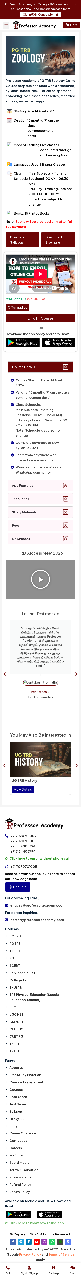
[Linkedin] (29, 1242)
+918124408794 (22, 851)
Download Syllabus (18, 239)
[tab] (40, 367)
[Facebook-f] (13, 1242)
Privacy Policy (30, 1254)
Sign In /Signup (29, 1273)
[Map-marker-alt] (68, 1242)
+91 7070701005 (23, 866)
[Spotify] (60, 1242)
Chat (72, 1273)
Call (8, 1273)
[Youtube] (37, 1242)
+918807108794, (23, 846)
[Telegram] (21, 1242)
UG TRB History (24, 780)
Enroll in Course (40, 318)
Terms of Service (61, 1254)
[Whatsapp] (52, 1242)
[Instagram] (44, 1242)
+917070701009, (23, 836)
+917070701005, (23, 841)
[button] (6, 25)
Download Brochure (53, 239)
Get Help (54, 1273)
